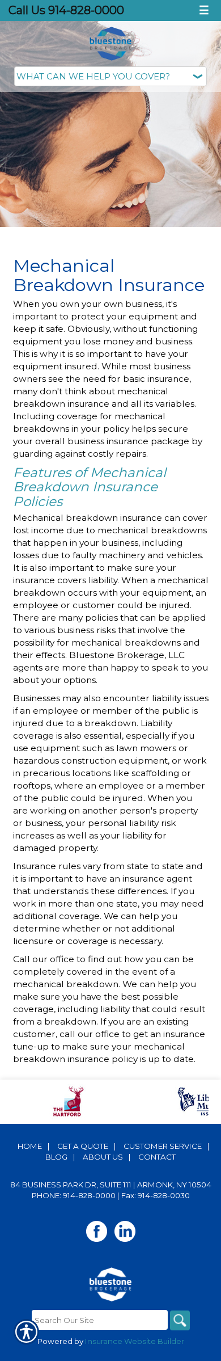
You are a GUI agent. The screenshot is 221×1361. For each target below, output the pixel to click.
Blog (56, 1156)
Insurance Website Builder (134, 1341)
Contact (157, 1156)
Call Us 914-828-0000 (66, 10)
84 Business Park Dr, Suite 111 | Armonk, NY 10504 (110, 1184)
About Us (103, 1156)
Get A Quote (82, 1146)
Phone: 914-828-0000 (74, 1195)
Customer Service (163, 1146)
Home (30, 1146)
